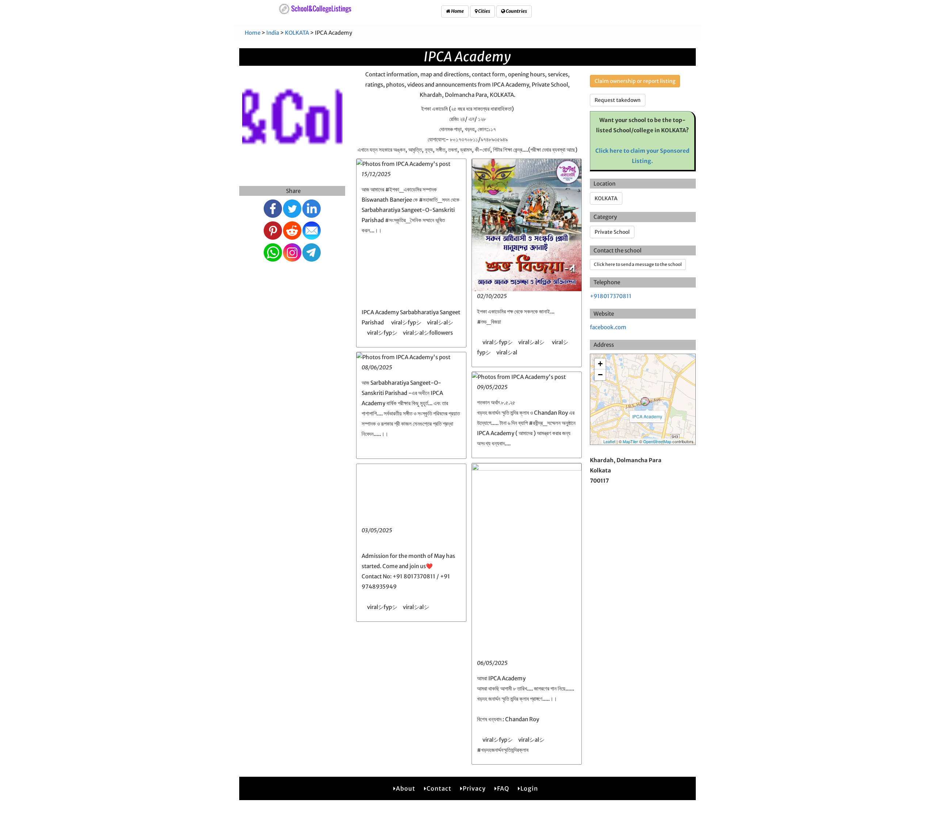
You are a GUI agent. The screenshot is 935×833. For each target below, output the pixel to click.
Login (529, 788)
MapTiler (630, 441)
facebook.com (608, 327)
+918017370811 (610, 296)
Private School (612, 232)
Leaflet (609, 441)
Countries (516, 11)
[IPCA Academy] (645, 401)
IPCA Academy (647, 416)
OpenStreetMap (657, 441)
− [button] (600, 374)
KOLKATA (297, 32)
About (405, 788)
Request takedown (618, 100)
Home (457, 11)
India (272, 32)
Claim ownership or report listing (635, 81)
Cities (483, 11)
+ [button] (600, 363)
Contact (439, 788)
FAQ (503, 788)
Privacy (474, 788)
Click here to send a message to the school (638, 264)
